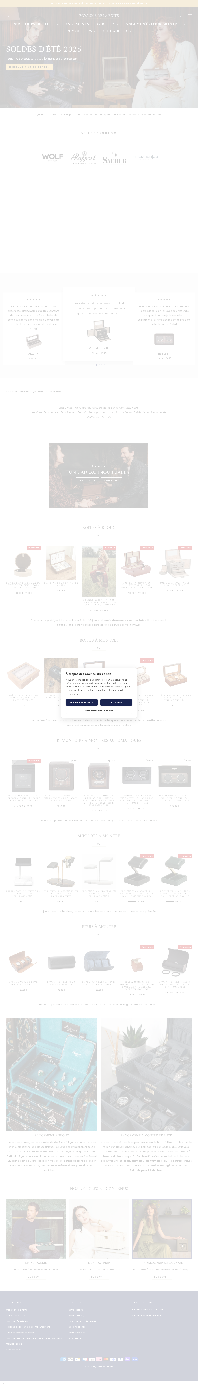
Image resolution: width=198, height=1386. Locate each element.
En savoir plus (73, 694)
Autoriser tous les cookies (81, 702)
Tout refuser (116, 702)
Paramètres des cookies (99, 710)
